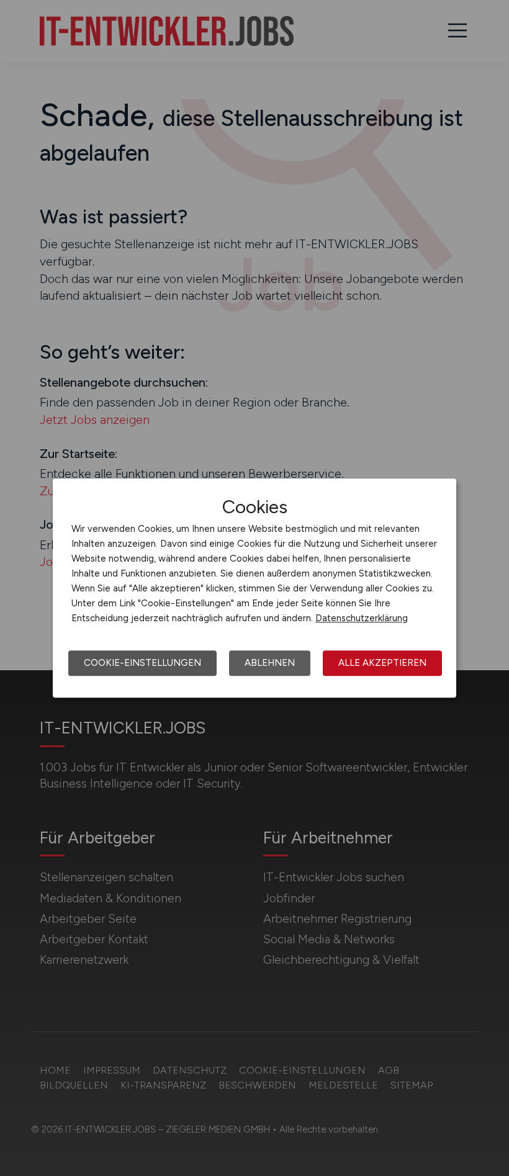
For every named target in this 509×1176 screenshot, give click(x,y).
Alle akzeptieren (382, 662)
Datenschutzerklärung (361, 618)
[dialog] (254, 588)
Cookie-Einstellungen (142, 662)
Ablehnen (270, 662)
